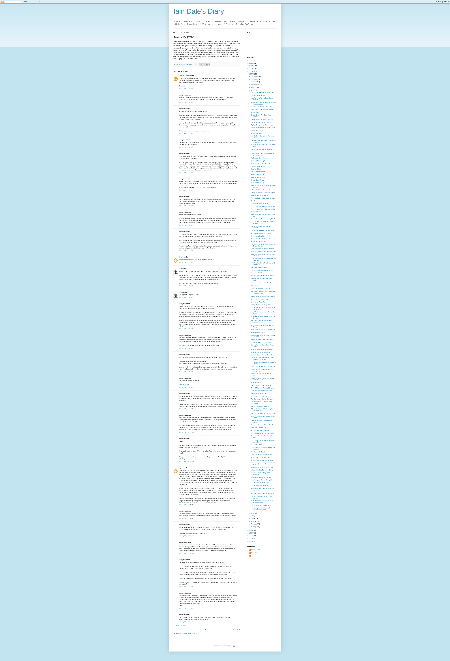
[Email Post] (196, 64)
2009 (251, 68)
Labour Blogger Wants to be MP (261, 288)
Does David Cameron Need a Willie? (262, 109)
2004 (251, 536)
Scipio (181, 268)
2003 (251, 538)
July (252, 90)
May (252, 516)
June (253, 513)
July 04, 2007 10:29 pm (186, 461)
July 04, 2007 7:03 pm (186, 206)
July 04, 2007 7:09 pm (186, 225)
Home (207, 630)
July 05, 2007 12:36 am (186, 553)
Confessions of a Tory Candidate (261, 385)
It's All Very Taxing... (257, 445)
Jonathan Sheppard (185, 75)
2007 (251, 74)
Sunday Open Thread (257, 180)
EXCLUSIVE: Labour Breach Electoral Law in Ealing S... (263, 441)
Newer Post (177, 630)
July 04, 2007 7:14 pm (186, 251)
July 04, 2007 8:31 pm (186, 348)
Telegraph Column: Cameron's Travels (263, 190)
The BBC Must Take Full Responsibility (263, 209)
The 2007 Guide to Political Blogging (262, 388)
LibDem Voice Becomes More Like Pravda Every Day (262, 370)
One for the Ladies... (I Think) (260, 406)
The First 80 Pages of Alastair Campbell (263, 283)
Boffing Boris (255, 112)
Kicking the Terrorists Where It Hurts (262, 425)
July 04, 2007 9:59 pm (186, 409)
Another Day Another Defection (260, 352)
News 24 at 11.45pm (257, 273)
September (254, 85)
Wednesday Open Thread (259, 158)
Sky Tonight (254, 285)
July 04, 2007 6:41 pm (186, 102)
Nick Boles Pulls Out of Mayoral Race (262, 488)
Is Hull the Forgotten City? (259, 393)
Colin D (181, 257)
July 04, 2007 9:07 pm (186, 372)
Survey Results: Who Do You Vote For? (263, 239)
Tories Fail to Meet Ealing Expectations (263, 193)
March (253, 521)
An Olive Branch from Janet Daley (261, 107)
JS (252, 556)
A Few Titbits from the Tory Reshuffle (262, 433)
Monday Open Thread (258, 172)
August (253, 87)
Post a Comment (181, 626)
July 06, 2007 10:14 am (186, 622)
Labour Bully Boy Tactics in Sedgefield (263, 366)
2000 (251, 541)
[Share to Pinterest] (209, 64)
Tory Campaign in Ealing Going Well (262, 399)
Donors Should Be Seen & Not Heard (262, 119)
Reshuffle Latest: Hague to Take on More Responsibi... (262, 501)
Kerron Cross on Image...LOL (260, 483)
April (252, 518)
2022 (251, 60)
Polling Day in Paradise (258, 241)
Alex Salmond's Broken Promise (261, 477)
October (253, 82)
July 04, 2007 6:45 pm (186, 133)
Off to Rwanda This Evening (259, 203)
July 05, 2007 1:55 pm (186, 587)
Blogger (233, 646)
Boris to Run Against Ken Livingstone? (263, 460)
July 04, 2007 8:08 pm (186, 297)
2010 (251, 66)
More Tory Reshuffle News (259, 428)
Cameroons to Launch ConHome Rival (263, 291)
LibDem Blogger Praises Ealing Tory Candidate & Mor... (262, 379)
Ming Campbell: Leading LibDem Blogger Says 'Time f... (261, 508)
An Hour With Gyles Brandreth (260, 430)
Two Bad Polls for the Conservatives (262, 275)
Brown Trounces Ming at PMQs (260, 457)
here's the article (184, 384)
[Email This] (200, 64)
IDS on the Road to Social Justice (261, 342)
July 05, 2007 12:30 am (186, 536)
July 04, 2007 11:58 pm (186, 505)
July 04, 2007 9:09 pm (186, 387)
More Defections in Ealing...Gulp (261, 305)
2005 (251, 533)
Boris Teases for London (258, 452)
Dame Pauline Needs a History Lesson (263, 128)
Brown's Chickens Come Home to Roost (263, 251)
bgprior (181, 468)
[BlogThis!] (202, 64)
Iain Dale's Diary (198, 11)
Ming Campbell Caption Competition (262, 480)
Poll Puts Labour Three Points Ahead (262, 494)
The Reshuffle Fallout (257, 491)
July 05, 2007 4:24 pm (186, 608)
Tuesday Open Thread (258, 95)
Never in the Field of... (258, 302)
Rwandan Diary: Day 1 (258, 183)
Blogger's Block (256, 382)
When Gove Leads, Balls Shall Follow (263, 206)
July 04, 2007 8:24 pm (186, 329)
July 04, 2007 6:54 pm (186, 190)
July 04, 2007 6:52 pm (186, 147)
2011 (251, 63)
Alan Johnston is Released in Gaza (262, 467)
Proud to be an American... (259, 201)
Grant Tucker (255, 550)
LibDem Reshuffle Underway (260, 485)
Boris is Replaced (256, 133)
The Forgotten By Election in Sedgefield (263, 230)
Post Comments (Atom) (189, 633)
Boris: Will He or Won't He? (259, 299)
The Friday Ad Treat (257, 294)
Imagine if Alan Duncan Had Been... (262, 122)
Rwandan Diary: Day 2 (258, 177)
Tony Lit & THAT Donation (259, 267)
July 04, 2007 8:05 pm (186, 286)
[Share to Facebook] (207, 64)
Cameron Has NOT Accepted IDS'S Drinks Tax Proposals (262, 358)
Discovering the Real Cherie (260, 396)
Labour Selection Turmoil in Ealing (262, 470)
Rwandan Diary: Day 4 (258, 169)
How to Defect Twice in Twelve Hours (262, 339)
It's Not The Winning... (257, 212)
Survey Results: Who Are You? (260, 236)
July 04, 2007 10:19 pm (186, 432)
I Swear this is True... (257, 130)
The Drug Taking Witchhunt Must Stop (263, 198)
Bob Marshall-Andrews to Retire (261, 233)
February (254, 524)
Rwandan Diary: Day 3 (258, 174)
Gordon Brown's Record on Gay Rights (263, 219)
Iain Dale (254, 553)
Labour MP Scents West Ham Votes (262, 455)
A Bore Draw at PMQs (257, 332)
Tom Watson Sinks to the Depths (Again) (263, 413)
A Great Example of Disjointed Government (260, 473)
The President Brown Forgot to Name (262, 92)
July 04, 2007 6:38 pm (186, 89)
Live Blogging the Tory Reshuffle (261, 505)
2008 (251, 71)
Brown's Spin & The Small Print (260, 163)
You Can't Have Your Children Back (262, 270)
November (254, 79)
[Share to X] (204, 64)
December (254, 76)
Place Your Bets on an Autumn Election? (263, 329)
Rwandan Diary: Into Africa (259, 195)
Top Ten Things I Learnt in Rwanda (262, 125)
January (254, 527)
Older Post (236, 630)
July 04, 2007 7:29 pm (186, 262)
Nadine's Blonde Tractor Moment (261, 355)
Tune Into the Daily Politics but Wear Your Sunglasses (262, 154)
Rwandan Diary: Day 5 (258, 161)
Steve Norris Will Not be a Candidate (262, 249)
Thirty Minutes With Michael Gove (261, 391)
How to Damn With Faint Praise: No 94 (263, 296)
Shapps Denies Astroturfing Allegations (263, 349)
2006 (251, 530)
